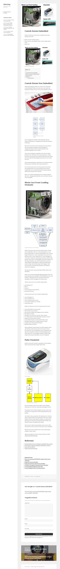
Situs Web (27, 528)
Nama (26, 518)
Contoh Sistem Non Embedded (31, 72)
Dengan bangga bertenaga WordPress (37, 566)
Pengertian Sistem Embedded (31, 462)
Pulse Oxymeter (29, 75)
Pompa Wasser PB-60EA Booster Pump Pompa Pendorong (8, 24)
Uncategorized (37, 476)
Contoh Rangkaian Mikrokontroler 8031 (34, 466)
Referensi (28, 76)
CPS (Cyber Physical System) (41, 274)
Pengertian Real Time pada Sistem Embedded (35, 463)
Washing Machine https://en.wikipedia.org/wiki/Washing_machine (39, 444)
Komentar (27, 503)
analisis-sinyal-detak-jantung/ (31, 435)
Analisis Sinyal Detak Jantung (31, 448)
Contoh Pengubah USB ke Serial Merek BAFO (35, 468)
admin (32, 476)
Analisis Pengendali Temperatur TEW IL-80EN (9, 28)
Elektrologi (7, 4)
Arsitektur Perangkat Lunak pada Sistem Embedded (36, 465)
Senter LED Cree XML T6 (30, 447)
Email (26, 523)
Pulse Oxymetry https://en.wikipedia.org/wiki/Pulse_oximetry (38, 445)
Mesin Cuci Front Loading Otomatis (32, 74)
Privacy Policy (27, 566)
